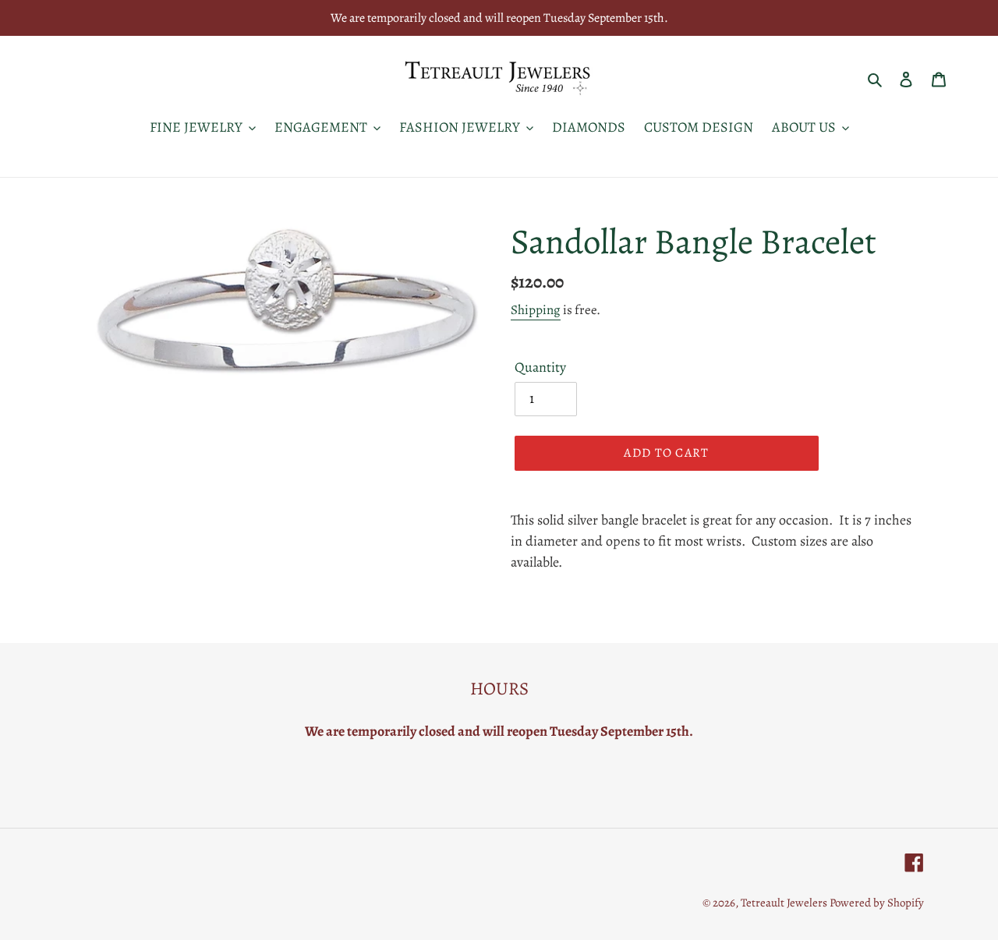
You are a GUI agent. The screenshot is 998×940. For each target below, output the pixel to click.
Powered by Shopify (877, 902)
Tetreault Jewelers (785, 902)
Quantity (540, 367)
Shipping (536, 310)
